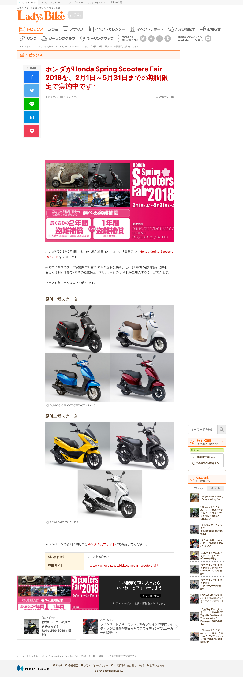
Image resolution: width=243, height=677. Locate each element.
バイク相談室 (185, 29)
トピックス (35, 29)
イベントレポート (150, 29)
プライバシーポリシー (96, 665)
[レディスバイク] (41, 16)
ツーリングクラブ (61, 38)
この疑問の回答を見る (207, 463)
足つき (53, 29)
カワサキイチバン (96, 2)
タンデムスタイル (50, 2)
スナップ (76, 29)
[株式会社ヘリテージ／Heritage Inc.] (33, 668)
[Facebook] (151, 38)
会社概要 (73, 665)
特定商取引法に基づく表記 (129, 665)
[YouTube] (208, 38)
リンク (32, 38)
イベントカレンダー (110, 29)
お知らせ (213, 29)
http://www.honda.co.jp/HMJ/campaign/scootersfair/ (122, 565)
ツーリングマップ (100, 38)
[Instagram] (159, 38)
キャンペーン (71, 96)
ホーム (20, 46)
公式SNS (130, 38)
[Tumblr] (167, 38)
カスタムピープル (73, 2)
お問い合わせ (157, 665)
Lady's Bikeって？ (76, 14)
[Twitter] (143, 38)
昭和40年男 (116, 2)
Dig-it (59, 665)
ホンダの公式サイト (101, 544)
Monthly (215, 488)
